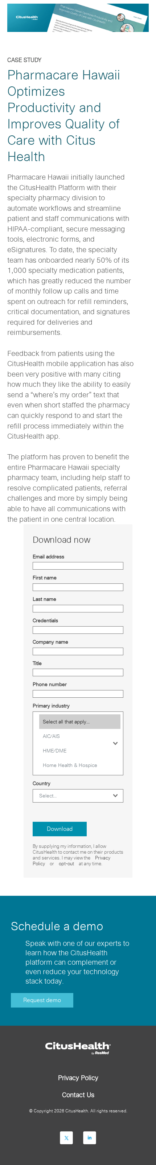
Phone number (50, 684)
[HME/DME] (79, 750)
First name (45, 577)
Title (37, 663)
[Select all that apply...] (79, 721)
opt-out (66, 863)
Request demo (42, 1000)
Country (41, 783)
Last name (44, 599)
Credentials (45, 620)
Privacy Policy (78, 1077)
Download (60, 829)
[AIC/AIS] (79, 736)
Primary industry (51, 705)
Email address (48, 556)
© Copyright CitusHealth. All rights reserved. (78, 1111)
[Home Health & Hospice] (79, 765)
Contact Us (78, 1094)
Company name (50, 641)
